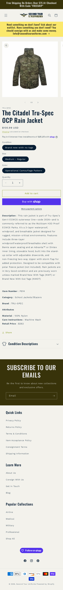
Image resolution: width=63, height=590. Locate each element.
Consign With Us (15, 479)
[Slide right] (38, 102)
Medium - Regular (15, 159)
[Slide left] (25, 102)
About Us (11, 473)
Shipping (5, 131)
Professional (12, 532)
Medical (10, 519)
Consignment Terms (16, 447)
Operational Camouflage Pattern (23, 170)
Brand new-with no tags (19, 147)
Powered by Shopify (45, 584)
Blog (8, 493)
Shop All (10, 538)
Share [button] (9, 332)
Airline (9, 512)
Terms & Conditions (16, 433)
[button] (6, 15)
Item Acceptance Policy (18, 440)
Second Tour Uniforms (26, 584)
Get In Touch (13, 486)
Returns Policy (14, 427)
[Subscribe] (54, 395)
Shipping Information (17, 453)
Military (10, 525)
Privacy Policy (13, 420)
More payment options (31, 209)
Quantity (6, 177)
